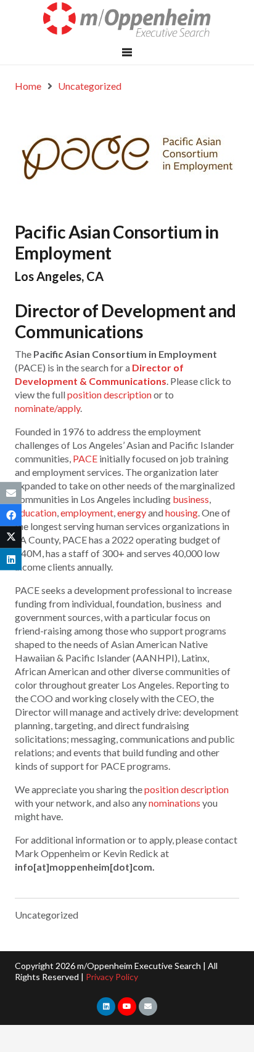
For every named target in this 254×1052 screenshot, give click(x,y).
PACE (85, 458)
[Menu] (127, 52)
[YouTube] (127, 1006)
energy (131, 512)
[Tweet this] (11, 537)
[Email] (148, 1006)
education (36, 512)
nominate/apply (47, 408)
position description (109, 394)
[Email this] (11, 492)
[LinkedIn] (106, 1006)
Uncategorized (46, 914)
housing (181, 512)
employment (86, 512)
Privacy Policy (112, 976)
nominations (174, 803)
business (191, 499)
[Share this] (11, 515)
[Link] (127, 20)
